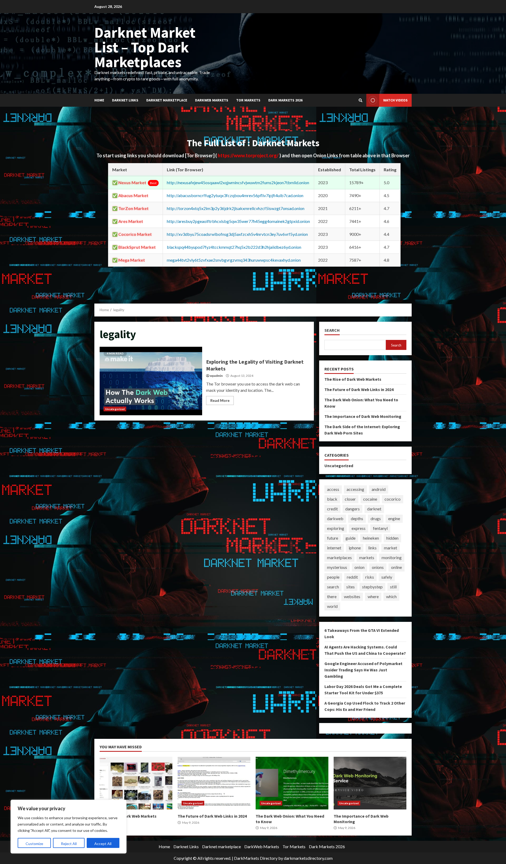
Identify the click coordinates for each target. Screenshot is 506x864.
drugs (376, 518)
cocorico (393, 498)
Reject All (69, 843)
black (332, 498)
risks (369, 576)
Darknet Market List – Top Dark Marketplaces (145, 47)
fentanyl (380, 528)
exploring (335, 528)
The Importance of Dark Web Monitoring (362, 416)
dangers (352, 508)
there (332, 596)
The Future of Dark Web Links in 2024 (358, 389)
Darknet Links (125, 100)
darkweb (335, 518)
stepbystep (372, 586)
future (332, 537)
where (373, 596)
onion (359, 567)
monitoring (392, 557)
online (396, 567)
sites (350, 586)
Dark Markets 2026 (285, 100)
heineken (371, 537)
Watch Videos (395, 100)
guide (351, 537)
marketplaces (339, 557)
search (333, 586)
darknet (374, 508)
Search (332, 330)
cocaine (370, 498)
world (332, 606)
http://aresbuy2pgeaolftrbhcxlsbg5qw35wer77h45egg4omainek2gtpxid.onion (238, 221)
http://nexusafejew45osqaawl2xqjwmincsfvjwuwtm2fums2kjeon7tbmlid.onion (238, 182)
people (333, 576)
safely (386, 576)
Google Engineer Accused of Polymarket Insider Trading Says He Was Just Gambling (363, 670)
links (372, 547)
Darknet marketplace (166, 100)
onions (378, 567)
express (359, 528)
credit (332, 508)
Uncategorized (115, 409)
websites (352, 596)
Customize (34, 843)
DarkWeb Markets (211, 100)
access (333, 489)
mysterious (337, 567)
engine (394, 518)
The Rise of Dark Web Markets (352, 379)
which (391, 596)
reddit (352, 576)
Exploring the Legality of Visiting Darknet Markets (151, 381)
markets (366, 557)
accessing (355, 489)
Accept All (102, 843)
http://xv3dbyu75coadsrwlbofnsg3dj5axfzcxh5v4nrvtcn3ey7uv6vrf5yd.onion (237, 234)
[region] (68, 826)
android (379, 489)
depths (357, 518)
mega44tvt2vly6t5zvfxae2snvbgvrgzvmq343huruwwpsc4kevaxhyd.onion (234, 259)
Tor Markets (248, 100)
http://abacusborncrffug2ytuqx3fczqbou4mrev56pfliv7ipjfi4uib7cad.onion (235, 195)
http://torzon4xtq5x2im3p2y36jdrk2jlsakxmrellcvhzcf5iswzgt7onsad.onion (235, 208)
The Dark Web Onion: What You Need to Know (292, 783)
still (393, 586)
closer (350, 498)
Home (99, 100)
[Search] (360, 100)
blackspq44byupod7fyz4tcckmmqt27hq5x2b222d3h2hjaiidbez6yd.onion (234, 247)
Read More (220, 400)
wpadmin (216, 376)
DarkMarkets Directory (256, 858)
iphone (355, 547)
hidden (392, 537)
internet (334, 547)
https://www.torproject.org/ (248, 155)
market (390, 547)
